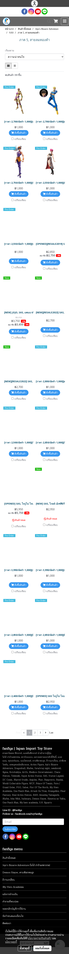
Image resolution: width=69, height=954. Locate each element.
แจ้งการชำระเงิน (10, 894)
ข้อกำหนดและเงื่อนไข (13, 916)
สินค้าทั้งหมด (9, 858)
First (18, 732)
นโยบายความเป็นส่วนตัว (39, 938)
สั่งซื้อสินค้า (20, 132)
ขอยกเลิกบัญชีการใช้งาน (14, 909)
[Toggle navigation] (64, 21)
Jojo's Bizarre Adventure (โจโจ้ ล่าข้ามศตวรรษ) (26, 865)
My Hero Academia (13, 887)
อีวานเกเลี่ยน (9, 880)
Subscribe (10, 829)
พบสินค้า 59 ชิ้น (13, 75)
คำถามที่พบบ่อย (10, 901)
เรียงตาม (10, 50)
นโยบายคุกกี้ (11, 941)
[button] (48, 21)
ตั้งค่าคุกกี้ (24, 948)
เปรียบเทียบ (20, 139)
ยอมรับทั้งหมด (42, 948)
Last (51, 732)
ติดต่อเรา (7, 923)
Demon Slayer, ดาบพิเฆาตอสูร (18, 872)
